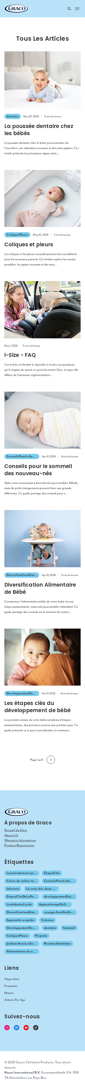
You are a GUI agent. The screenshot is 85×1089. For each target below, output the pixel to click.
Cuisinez (47, 920)
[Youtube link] (26, 1027)
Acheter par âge (14, 1000)
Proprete (41, 936)
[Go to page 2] (51, 760)
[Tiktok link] (35, 1027)
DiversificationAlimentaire (23, 575)
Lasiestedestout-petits (23, 873)
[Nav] (77, 8)
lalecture (13, 889)
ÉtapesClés (52, 873)
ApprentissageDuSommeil (55, 904)
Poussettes (10, 986)
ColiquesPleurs (17, 235)
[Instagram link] (7, 1027)
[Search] (69, 8)
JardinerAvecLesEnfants (23, 943)
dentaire (13, 116)
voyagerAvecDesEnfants (60, 912)
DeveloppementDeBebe (23, 693)
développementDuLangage (60, 896)
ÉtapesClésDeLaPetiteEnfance (23, 896)
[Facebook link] (16, 1027)
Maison (9, 993)
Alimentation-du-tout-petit (23, 951)
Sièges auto (11, 979)
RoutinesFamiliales (57, 943)
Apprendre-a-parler (20, 920)
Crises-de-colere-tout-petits (23, 881)
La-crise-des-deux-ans (42, 889)
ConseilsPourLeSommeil (23, 456)
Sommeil (69, 928)
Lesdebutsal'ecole (19, 904)
